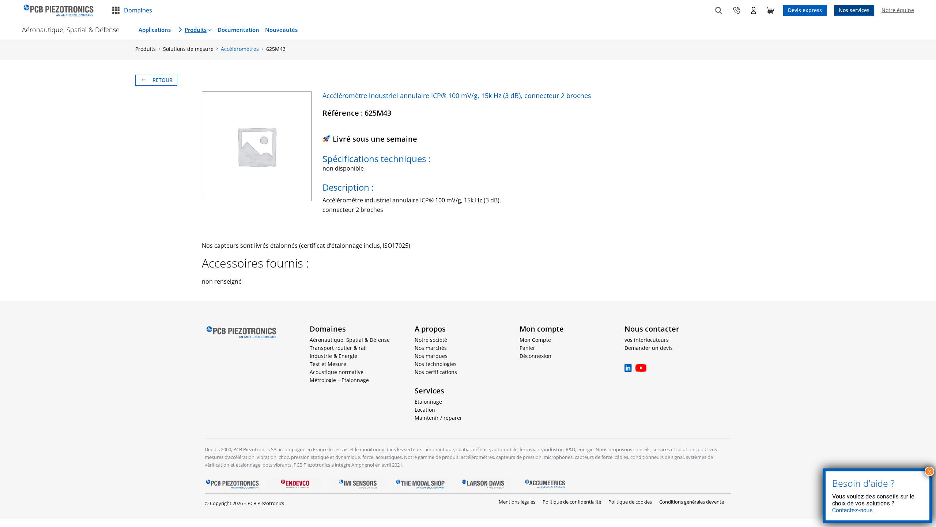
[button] (132, 10)
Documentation (238, 29)
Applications (155, 29)
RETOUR (162, 79)
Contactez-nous (852, 510)
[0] (770, 10)
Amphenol (362, 464)
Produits (196, 29)
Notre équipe (898, 10)
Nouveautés (281, 29)
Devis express (805, 10)
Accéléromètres (240, 48)
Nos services (854, 10)
